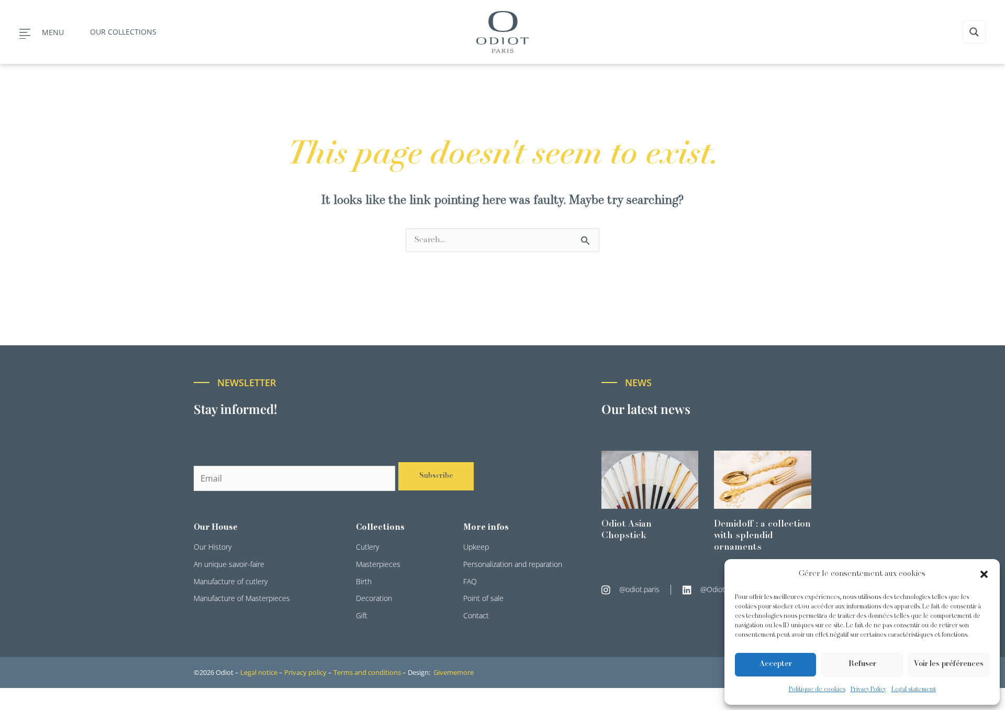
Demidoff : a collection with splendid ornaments (762, 536)
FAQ (470, 581)
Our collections (123, 32)
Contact (476, 615)
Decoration (374, 598)
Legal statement (913, 689)
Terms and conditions (367, 672)
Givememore (453, 672)
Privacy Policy (868, 689)
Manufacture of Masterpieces (242, 598)
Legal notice (258, 672)
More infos (486, 527)
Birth (364, 581)
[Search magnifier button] (974, 31)
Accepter (776, 664)
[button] (984, 574)
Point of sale (483, 598)
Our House (216, 527)
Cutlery (367, 547)
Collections (380, 527)
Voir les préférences (949, 664)
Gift (361, 615)
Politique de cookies (817, 689)
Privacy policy (305, 672)
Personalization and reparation (512, 564)
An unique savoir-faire (229, 564)
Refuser (862, 664)
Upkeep (476, 547)
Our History (212, 547)
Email (207, 458)
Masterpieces (378, 564)
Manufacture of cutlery (230, 581)
